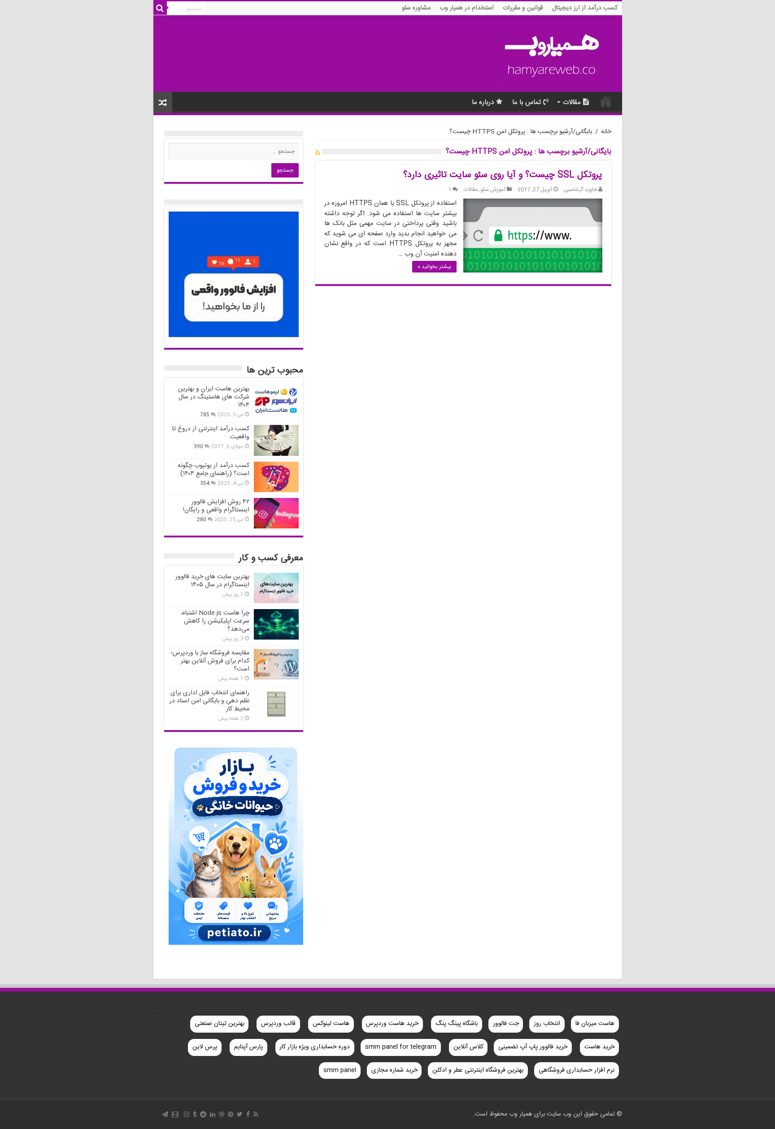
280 (201, 519)
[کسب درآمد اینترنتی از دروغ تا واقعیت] (276, 440)
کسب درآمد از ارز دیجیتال (585, 8)
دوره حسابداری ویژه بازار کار (314, 1047)
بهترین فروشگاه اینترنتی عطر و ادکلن (477, 1070)
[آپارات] (175, 1114)
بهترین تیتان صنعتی (219, 1023)
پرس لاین (204, 1047)
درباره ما (483, 102)
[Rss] (256, 1114)
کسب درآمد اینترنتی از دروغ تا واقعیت (210, 433)
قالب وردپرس (278, 1023)
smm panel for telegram (400, 1047)
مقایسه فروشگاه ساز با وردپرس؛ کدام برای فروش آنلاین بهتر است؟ (210, 661)
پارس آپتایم (248, 1047)
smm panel (339, 1070)
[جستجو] (160, 8)
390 (198, 446)
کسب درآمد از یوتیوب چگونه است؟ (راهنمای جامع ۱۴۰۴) (213, 469)
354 (204, 483)
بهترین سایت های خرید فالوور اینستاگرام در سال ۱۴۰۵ (212, 580)
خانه (606, 131)
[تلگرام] (165, 1114)
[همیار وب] (552, 54)
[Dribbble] (221, 1114)
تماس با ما (526, 102)
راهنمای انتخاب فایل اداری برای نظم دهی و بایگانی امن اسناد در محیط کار (209, 701)
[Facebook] (248, 1114)
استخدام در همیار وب (467, 8)
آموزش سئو (493, 190)
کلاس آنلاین (468, 1047)
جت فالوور (506, 1023)
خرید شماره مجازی (394, 1070)
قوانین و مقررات (523, 8)
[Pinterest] (230, 1114)
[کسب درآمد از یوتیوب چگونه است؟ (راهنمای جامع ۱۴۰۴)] (276, 477)
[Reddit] (203, 1114)
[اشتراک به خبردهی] (317, 153)
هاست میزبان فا (594, 1023)
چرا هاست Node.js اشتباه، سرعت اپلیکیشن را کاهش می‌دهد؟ (215, 621)
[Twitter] (240, 1114)
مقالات (572, 102)
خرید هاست (599, 1047)
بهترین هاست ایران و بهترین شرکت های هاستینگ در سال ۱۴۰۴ (213, 397)
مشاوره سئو (416, 8)
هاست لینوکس (331, 1023)
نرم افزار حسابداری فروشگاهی (576, 1070)
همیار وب (606, 101)
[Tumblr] (194, 1114)
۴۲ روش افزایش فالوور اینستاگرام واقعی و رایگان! (216, 506)
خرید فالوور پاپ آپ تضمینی (532, 1047)
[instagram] (186, 1114)
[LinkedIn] (212, 1114)
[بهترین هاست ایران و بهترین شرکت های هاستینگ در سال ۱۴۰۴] (276, 400)
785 (204, 415)
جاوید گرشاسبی (580, 190)
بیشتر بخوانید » (434, 266)
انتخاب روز (547, 1023)
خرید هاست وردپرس (392, 1023)
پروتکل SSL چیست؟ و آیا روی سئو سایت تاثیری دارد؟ (502, 175)
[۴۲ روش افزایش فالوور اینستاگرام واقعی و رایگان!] (276, 513)
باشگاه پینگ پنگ (456, 1023)
